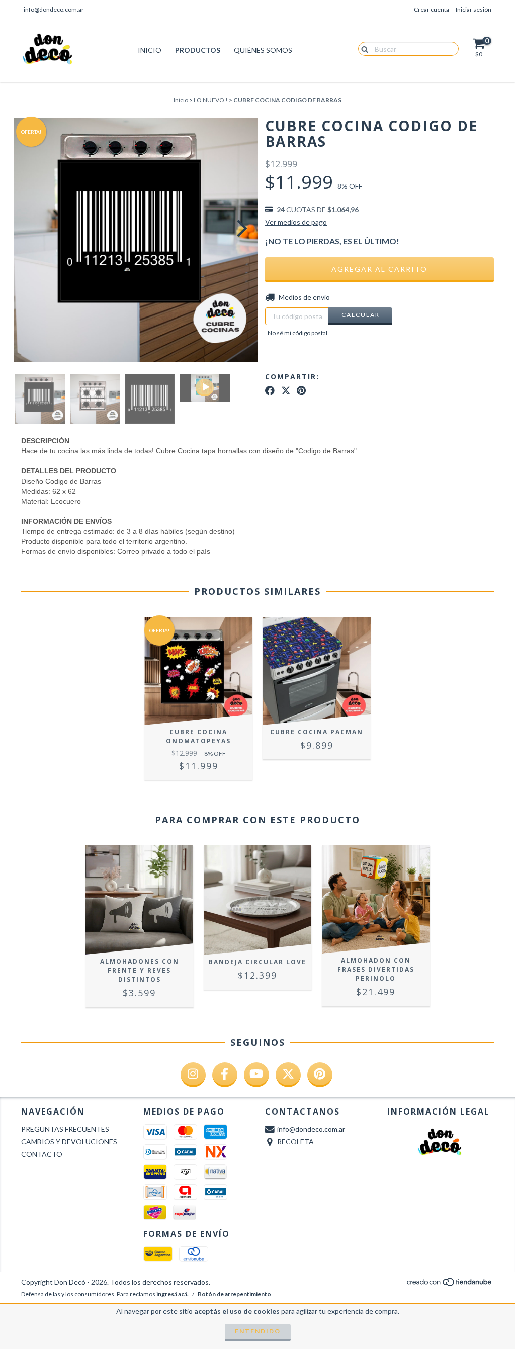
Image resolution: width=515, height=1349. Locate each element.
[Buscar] (362, 48)
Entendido (258, 1331)
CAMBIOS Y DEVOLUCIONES (69, 1141)
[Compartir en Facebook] (270, 390)
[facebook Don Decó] (224, 1074)
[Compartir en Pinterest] (301, 390)
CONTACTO (41, 1154)
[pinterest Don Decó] (319, 1074)
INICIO (149, 50)
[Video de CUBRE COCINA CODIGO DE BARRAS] (205, 388)
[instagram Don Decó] (193, 1074)
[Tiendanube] (450, 1284)
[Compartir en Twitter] (286, 390)
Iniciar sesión (473, 9)
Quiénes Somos (263, 50)
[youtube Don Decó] (256, 1074)
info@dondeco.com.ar (54, 9)
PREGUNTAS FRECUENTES (65, 1129)
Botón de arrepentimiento (234, 1294)
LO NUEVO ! (211, 100)
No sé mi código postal (297, 333)
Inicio (181, 100)
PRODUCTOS (197, 50)
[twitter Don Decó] (288, 1074)
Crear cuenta (431, 9)
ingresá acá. (172, 1294)
